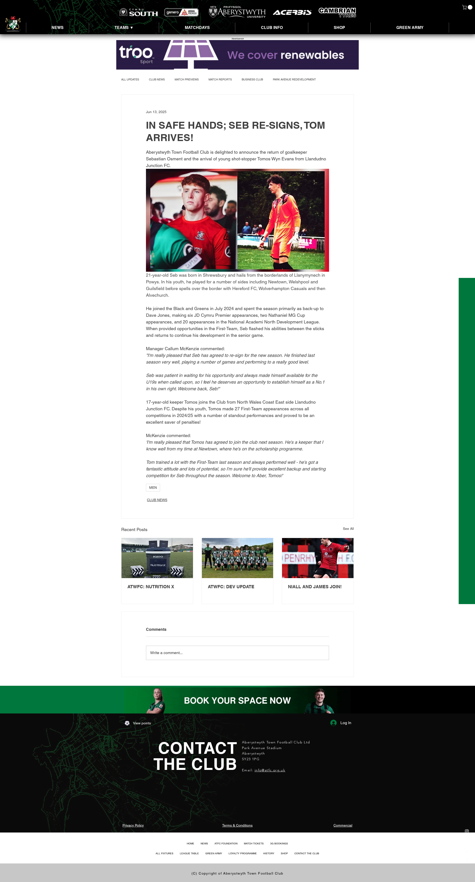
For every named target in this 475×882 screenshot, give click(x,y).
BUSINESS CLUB (252, 79)
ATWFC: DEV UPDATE (231, 586)
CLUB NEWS (157, 79)
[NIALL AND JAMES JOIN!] (318, 558)
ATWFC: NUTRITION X (150, 586)
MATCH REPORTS (220, 79)
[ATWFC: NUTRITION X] (157, 558)
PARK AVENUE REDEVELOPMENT (294, 79)
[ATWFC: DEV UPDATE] (237, 558)
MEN (153, 488)
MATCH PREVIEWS (187, 79)
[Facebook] (466, 851)
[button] (468, 7)
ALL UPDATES (130, 79)
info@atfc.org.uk (270, 770)
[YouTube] (466, 860)
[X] (466, 841)
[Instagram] (466, 831)
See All (348, 529)
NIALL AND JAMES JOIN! (315, 586)
